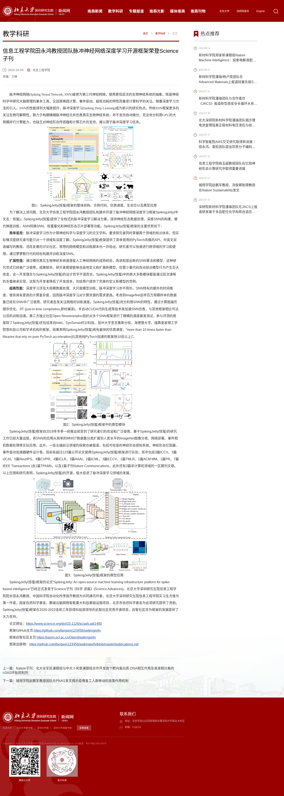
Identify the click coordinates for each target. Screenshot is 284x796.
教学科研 (160, 33)
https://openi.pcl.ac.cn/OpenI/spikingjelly (66, 637)
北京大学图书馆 (25, 728)
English (260, 11)
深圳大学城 (43, 728)
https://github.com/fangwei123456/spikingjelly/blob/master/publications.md (83, 644)
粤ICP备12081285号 (96, 743)
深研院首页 (243, 11)
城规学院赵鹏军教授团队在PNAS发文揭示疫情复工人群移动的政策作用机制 (72, 681)
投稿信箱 (84, 728)
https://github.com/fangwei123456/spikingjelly (67, 630)
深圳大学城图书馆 (62, 728)
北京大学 (224, 11)
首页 (145, 33)
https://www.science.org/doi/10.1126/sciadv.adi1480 (64, 623)
